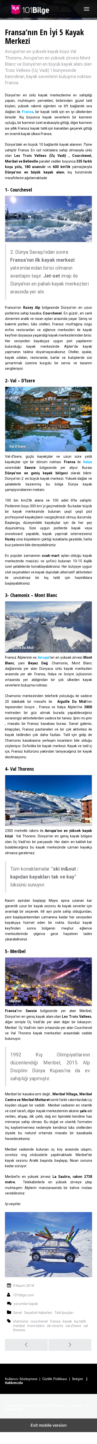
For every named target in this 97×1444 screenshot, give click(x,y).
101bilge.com (23, 1295)
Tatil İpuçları (63, 1313)
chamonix (20, 1321)
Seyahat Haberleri (38, 1313)
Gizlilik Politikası (54, 1379)
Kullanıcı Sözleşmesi (21, 1379)
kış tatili (80, 1321)
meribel (19, 1326)
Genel (17, 1313)
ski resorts (55, 1326)
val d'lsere (73, 1326)
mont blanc (36, 1326)
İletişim (77, 1379)
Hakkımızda (14, 1382)
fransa (55, 1321)
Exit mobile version (49, 1425)
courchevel (39, 1321)
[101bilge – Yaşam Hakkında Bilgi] (30, 9)
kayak (67, 1321)
